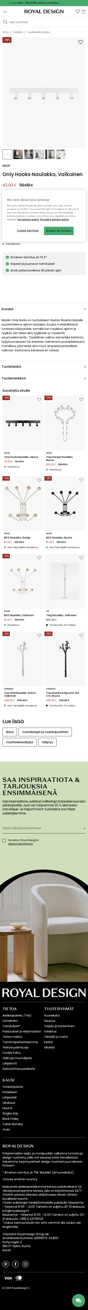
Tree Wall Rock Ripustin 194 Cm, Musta (62, 695)
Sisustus (49, 1020)
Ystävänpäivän (12, 1086)
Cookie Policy (11, 1052)
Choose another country (19, 1179)
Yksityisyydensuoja (15, 1047)
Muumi (7, 1108)
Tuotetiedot (11, 366)
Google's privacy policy (54, 219)
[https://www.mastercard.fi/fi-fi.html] (18, 1278)
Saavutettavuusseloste (18, 1068)
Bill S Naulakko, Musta (59, 537)
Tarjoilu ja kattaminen (59, 1026)
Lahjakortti (9, 1063)
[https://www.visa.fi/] (8, 1278)
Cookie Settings (28, 230)
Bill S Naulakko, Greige (17, 537)
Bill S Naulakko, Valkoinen (19, 615)
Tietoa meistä (12, 1036)
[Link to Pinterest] (5, 1264)
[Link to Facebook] (15, 1264)
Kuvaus (8, 309)
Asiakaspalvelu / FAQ (16, 1015)
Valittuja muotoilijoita (17, 1058)
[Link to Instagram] (25, 1264)
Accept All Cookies (58, 230)
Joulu (6, 1129)
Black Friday (10, 1118)
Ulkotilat (49, 1047)
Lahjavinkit (9, 1097)
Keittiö (48, 1042)
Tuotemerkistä (14, 378)
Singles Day (10, 1113)
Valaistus (50, 1031)
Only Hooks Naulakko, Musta (21, 457)
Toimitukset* (11, 1026)
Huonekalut (52, 1015)
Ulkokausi (8, 1102)
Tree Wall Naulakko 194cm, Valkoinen (20, 695)
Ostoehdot (10, 1020)
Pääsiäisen (9, 1092)
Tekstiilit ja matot (56, 1036)
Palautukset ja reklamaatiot (21, 1031)
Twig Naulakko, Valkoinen (61, 615)
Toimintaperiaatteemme (20, 1042)
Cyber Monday (12, 1124)
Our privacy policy (28, 219)
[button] (78, 11)
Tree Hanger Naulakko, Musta (59, 459)
